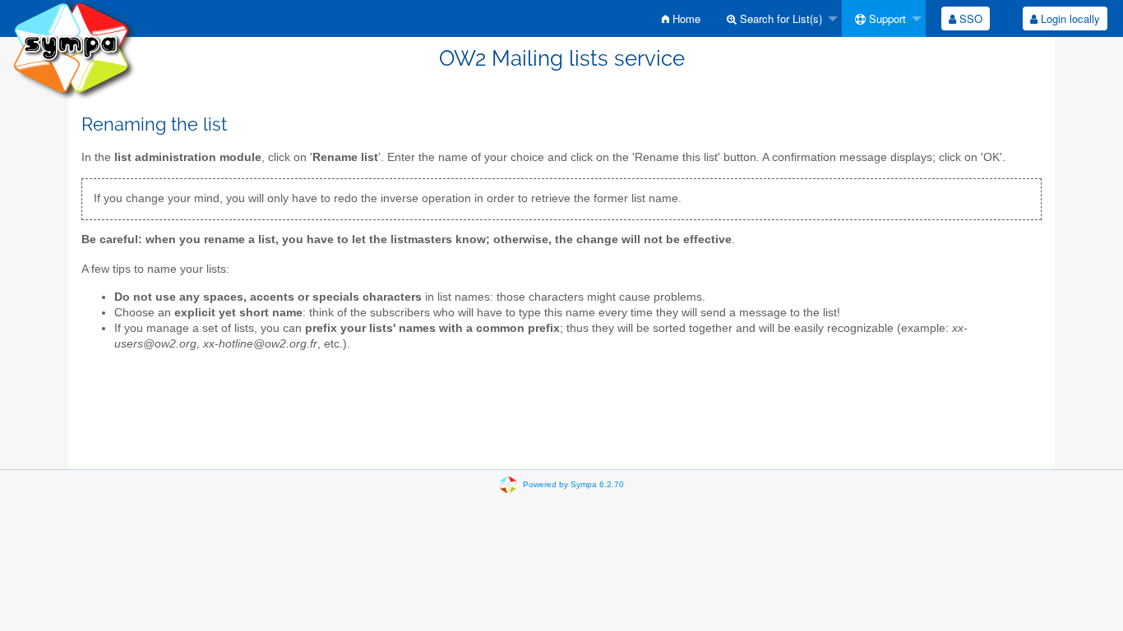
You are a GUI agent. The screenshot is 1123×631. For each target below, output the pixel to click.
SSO (969, 18)
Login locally (1069, 18)
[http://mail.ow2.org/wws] (74, 49)
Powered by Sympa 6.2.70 (573, 484)
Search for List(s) (779, 18)
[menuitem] (681, 18)
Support (886, 18)
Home (684, 18)
